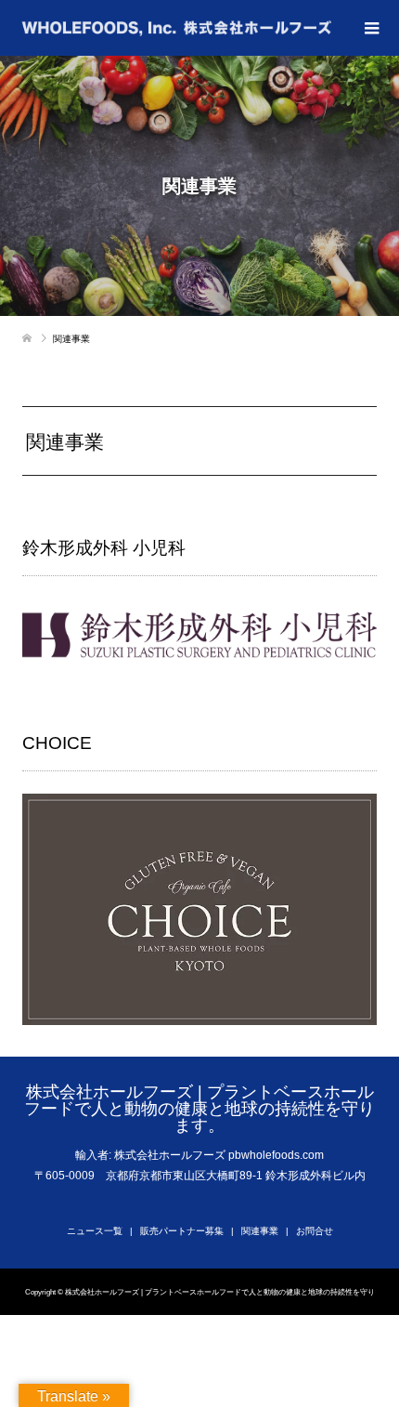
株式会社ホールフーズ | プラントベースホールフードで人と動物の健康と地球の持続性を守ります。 (199, 1109)
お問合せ (314, 1231)
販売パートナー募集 (182, 1231)
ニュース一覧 (94, 1231)
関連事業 (259, 1231)
